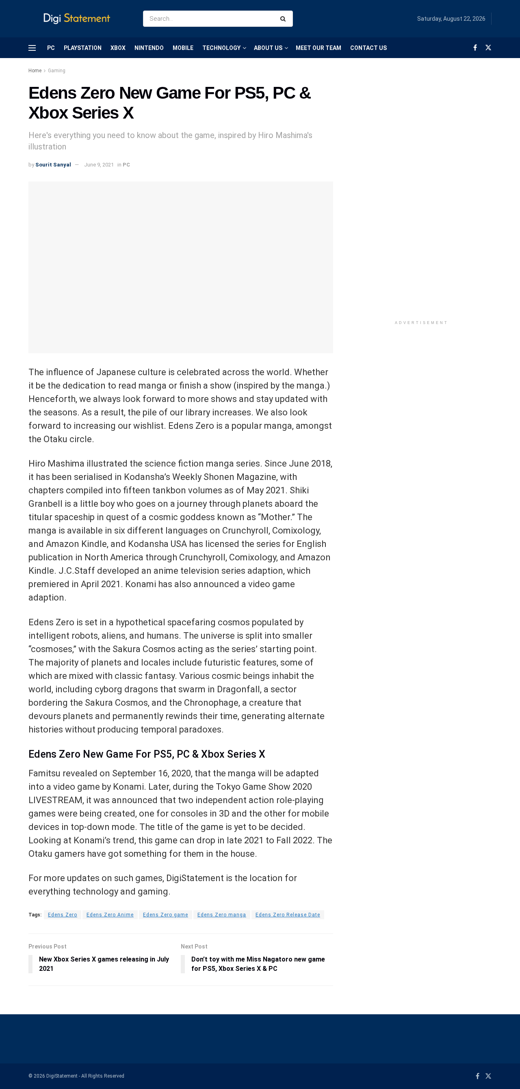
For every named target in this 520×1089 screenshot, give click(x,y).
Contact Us (368, 48)
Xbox (118, 48)
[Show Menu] (32, 48)
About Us (268, 48)
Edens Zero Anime (110, 915)
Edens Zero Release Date (288, 915)
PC (51, 48)
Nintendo (149, 48)
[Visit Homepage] (78, 18)
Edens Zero (62, 915)
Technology (221, 48)
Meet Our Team (318, 48)
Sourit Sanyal (53, 165)
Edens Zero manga (221, 915)
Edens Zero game (165, 915)
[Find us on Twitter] (488, 47)
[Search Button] (284, 19)
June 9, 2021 (99, 165)
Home (34, 70)
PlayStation (83, 48)
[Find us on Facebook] (475, 47)
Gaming (56, 70)
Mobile (183, 48)
